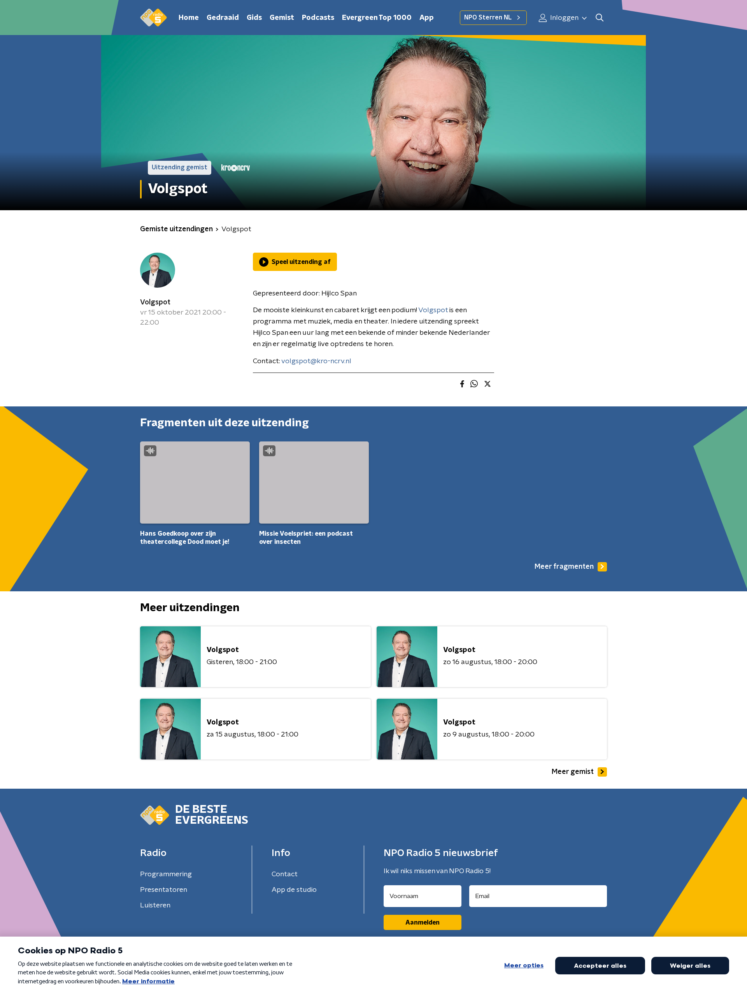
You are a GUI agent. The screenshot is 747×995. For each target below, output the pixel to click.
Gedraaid (223, 17)
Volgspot (155, 302)
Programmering (166, 874)
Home (189, 17)
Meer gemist (573, 771)
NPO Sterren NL (488, 17)
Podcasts (318, 17)
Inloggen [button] (563, 17)
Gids (254, 17)
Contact (285, 874)
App (426, 17)
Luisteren (155, 905)
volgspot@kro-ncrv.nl (316, 361)
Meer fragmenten (564, 566)
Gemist (282, 17)
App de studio (294, 889)
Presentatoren (163, 889)
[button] (599, 18)
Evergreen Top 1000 (377, 17)
